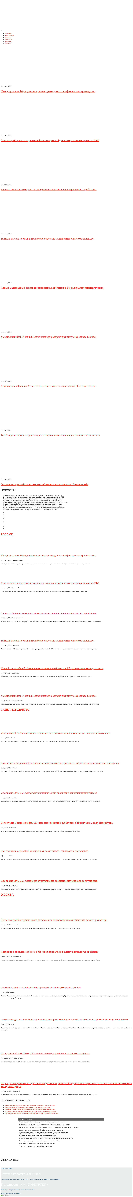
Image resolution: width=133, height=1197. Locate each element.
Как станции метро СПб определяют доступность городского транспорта (44, 850)
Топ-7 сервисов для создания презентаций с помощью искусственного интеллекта (50, 435)
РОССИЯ (7, 534)
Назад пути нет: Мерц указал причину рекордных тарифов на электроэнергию (48, 91)
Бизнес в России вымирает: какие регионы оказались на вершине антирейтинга (48, 189)
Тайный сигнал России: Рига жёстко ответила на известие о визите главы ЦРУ (47, 238)
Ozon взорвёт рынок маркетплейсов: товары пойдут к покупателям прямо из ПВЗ (50, 140)
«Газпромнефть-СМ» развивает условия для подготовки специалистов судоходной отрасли (55, 733)
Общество (8, 33)
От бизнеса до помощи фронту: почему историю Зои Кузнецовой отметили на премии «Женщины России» (64, 1019)
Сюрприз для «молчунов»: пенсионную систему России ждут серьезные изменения (31, 1113)
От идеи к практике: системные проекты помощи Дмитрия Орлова (41, 987)
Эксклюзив (8, 41)
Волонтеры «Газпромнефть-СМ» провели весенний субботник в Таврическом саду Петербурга (57, 822)
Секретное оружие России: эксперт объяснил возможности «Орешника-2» (44, 484)
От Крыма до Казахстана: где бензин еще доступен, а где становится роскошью (30, 1111)
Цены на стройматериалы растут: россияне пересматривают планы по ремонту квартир (54, 919)
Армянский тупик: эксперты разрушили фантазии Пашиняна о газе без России (30, 1105)
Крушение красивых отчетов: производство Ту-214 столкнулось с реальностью (30, 1109)
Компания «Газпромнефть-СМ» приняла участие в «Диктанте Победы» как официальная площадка (60, 763)
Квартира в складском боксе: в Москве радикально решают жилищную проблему (49, 951)
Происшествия (9, 35)
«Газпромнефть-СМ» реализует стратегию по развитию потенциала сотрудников (49, 880)
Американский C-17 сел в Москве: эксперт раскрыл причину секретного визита (48, 336)
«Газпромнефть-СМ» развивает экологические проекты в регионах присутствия (49, 792)
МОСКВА (7, 894)
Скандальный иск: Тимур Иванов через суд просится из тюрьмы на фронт (45, 1053)
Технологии (8, 39)
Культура (7, 37)
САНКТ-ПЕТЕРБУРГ (15, 709)
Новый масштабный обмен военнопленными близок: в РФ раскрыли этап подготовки (52, 287)
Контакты (8, 43)
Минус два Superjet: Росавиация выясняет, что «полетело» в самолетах (28, 1107)
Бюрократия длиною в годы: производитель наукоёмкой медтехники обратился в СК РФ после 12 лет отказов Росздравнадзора (66, 1085)
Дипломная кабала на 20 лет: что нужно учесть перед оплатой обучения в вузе (48, 386)
